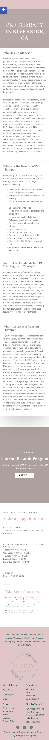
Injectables (31, 689)
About (5, 714)
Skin (28, 692)
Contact (6, 718)
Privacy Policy (9, 721)
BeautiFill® (30, 695)
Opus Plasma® (32, 699)
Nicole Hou (8, 711)
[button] (3, 10)
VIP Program (8, 694)
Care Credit (8, 690)
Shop (5, 699)
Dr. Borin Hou (8, 708)
